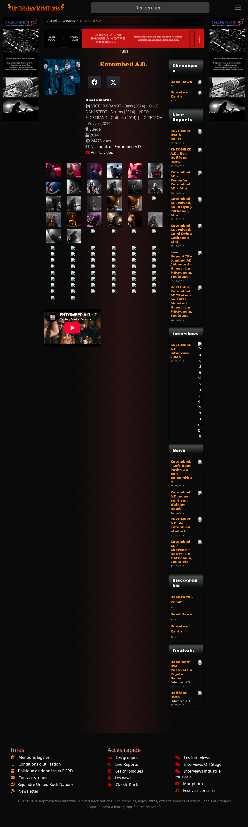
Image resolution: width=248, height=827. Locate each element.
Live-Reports (126, 764)
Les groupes (127, 757)
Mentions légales (34, 757)
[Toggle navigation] (238, 8)
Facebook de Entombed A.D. (116, 146)
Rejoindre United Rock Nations (45, 784)
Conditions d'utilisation (39, 764)
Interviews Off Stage (202, 764)
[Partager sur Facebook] (94, 82)
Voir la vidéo (101, 152)
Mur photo (193, 783)
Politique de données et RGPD (45, 771)
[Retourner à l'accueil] (36, 7)
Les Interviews (197, 757)
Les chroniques (129, 771)
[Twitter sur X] (113, 82)
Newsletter (28, 791)
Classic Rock (127, 784)
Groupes (68, 20)
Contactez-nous (32, 777)
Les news (123, 778)
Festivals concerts (199, 790)
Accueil (52, 20)
